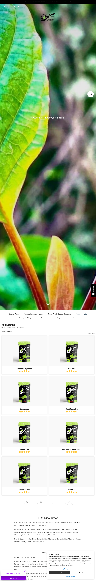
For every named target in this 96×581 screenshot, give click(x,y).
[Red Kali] (71, 350)
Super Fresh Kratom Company (59, 314)
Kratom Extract (41, 318)
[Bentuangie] (24, 391)
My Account (27, 504)
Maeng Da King (25, 318)
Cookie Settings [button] (70, 576)
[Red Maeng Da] (71, 391)
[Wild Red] (71, 472)
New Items (73, 318)
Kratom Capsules (57, 318)
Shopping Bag (69, 504)
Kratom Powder (81, 314)
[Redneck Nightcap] (24, 350)
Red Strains (22, 328)
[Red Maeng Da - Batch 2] (71, 431)
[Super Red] (24, 431)
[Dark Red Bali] (24, 472)
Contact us (22, 7)
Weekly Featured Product (34, 314)
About (13, 7)
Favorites (55, 504)
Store (6, 7)
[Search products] (90, 94)
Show (93, 290)
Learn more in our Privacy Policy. (58, 569)
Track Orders (41, 504)
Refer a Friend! (14, 314)
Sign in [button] (12, 578)
